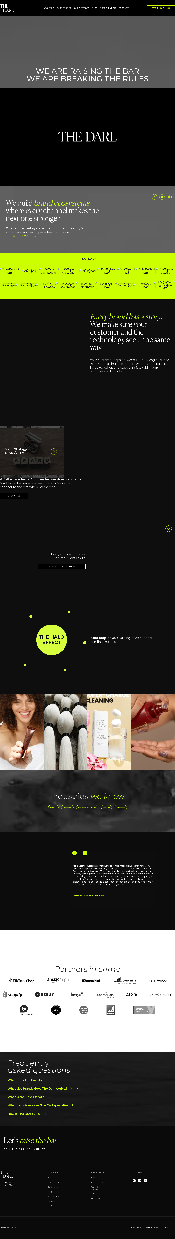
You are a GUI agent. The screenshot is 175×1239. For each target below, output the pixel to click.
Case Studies (64, 8)
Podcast (124, 8)
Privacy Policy (97, 1182)
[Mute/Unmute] (169, 197)
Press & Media (108, 8)
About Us (48, 8)
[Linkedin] (140, 1180)
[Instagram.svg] (134, 1180)
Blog (94, 8)
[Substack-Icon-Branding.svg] (145, 1180)
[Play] (154, 197)
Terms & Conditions (95, 1188)
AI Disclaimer (96, 1194)
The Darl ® (15, 1227)
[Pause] (162, 197)
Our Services (81, 8)
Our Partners (53, 1206)
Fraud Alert (95, 1199)
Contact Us (96, 1177)
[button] (51, 640)
